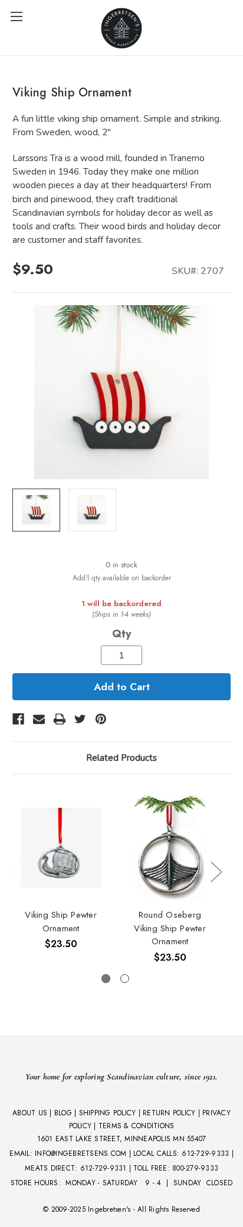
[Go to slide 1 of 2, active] (105, 978)
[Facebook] (18, 719)
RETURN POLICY (169, 1113)
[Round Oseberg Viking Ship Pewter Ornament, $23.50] (170, 847)
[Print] (59, 719)
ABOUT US (29, 1113)
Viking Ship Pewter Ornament (61, 921)
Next (216, 871)
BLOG (63, 1113)
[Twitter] (80, 719)
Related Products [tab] (121, 758)
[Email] (39, 719)
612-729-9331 (103, 1168)
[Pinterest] (101, 719)
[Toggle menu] (16, 16)
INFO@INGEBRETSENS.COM (80, 1153)
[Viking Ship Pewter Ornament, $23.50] (61, 847)
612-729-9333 (205, 1153)
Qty (121, 633)
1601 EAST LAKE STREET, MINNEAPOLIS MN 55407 (121, 1139)
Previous (15, 871)
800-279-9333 (195, 1168)
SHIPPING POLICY (107, 1113)
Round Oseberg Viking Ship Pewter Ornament (170, 928)
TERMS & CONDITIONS (136, 1126)
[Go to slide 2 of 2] (124, 978)
